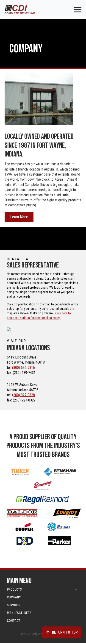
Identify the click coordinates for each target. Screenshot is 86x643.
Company (14, 597)
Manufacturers (19, 613)
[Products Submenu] (76, 589)
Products (14, 589)
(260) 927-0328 (23, 395)
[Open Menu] (77, 9)
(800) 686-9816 (23, 367)
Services (13, 605)
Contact (13, 621)
